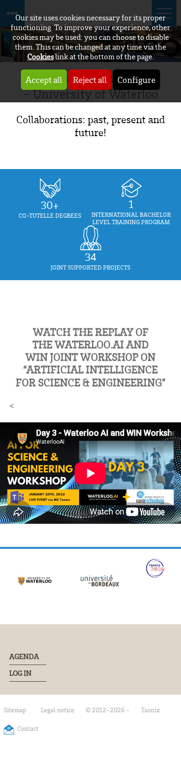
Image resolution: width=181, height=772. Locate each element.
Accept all (44, 79)
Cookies (40, 56)
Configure (136, 79)
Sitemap (15, 710)
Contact (28, 728)
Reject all (90, 79)
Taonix (150, 710)
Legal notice (57, 710)
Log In (20, 673)
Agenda (24, 656)
